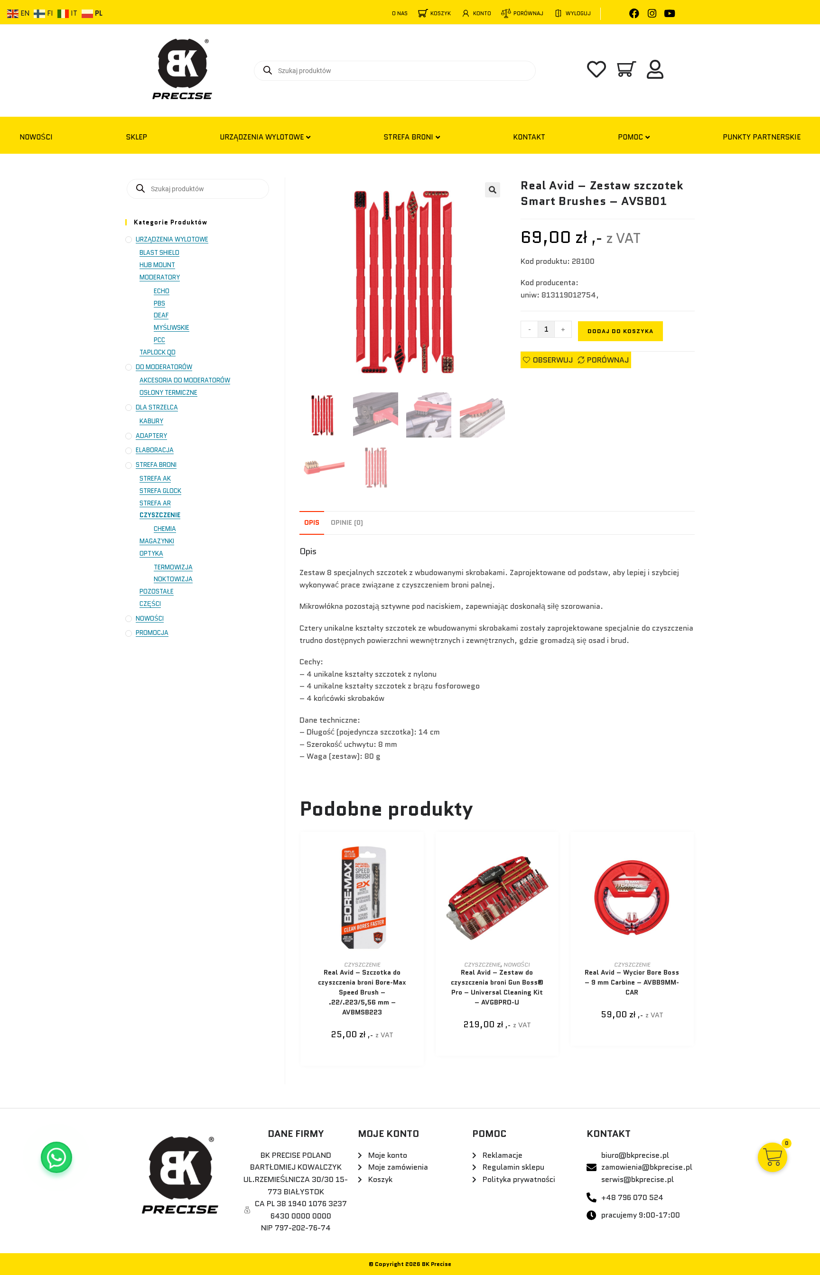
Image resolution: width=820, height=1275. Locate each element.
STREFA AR (155, 503)
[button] (492, 189)
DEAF (161, 315)
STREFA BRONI (408, 137)
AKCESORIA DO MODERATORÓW (185, 380)
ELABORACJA (155, 450)
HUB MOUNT (157, 265)
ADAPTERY (151, 435)
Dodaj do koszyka (620, 331)
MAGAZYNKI (157, 541)
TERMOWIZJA (173, 567)
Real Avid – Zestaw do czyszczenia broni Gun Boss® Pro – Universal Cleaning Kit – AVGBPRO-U (497, 987)
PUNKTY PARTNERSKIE (762, 137)
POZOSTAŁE (157, 591)
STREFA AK (155, 478)
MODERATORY (160, 277)
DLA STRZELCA (157, 407)
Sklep (136, 137)
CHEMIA (165, 528)
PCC (159, 339)
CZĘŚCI (150, 603)
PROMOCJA (152, 632)
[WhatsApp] (56, 1157)
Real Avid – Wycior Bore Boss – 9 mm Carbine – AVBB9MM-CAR (632, 982)
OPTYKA (151, 553)
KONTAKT (529, 137)
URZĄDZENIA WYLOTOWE (262, 137)
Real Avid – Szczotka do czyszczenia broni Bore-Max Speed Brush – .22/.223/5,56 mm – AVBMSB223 (362, 992)
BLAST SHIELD (159, 252)
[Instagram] (652, 14)
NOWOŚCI (36, 137)
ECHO (161, 291)
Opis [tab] (311, 522)
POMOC (630, 137)
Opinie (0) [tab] (347, 522)
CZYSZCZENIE (362, 964)
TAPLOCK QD (158, 352)
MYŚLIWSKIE (171, 327)
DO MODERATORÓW (164, 367)
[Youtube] (669, 14)
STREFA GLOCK (160, 490)
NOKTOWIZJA (173, 579)
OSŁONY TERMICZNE (168, 392)
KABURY (151, 421)
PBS (159, 303)
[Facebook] (634, 14)
